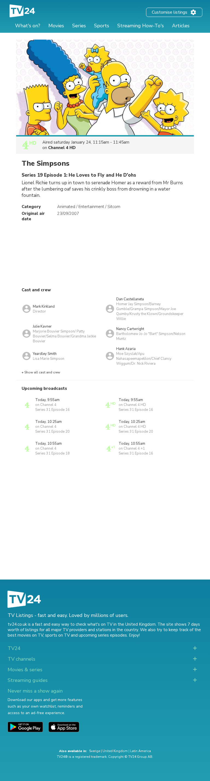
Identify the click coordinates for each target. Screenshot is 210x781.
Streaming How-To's (140, 25)
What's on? (27, 25)
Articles (180, 25)
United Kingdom (115, 751)
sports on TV (57, 635)
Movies (56, 25)
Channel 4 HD (62, 147)
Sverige (94, 751)
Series (79, 25)
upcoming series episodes (103, 635)
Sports (101, 25)
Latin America (140, 751)
